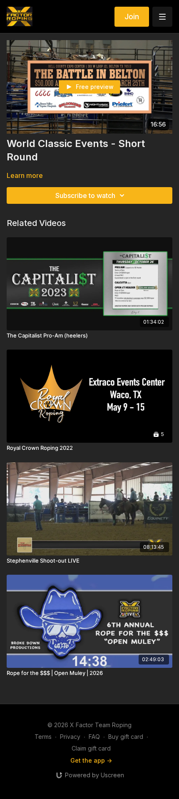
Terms (43, 736)
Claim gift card (91, 748)
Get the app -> (91, 760)
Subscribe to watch (85, 195)
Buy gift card (125, 736)
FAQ (94, 736)
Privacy (70, 736)
